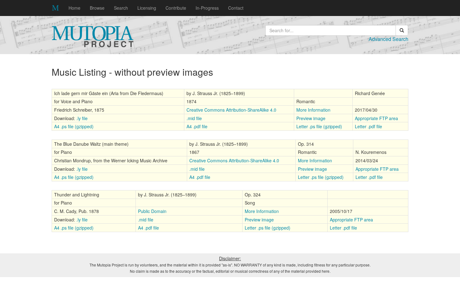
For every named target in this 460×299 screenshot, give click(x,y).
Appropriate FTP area (376, 118)
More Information (313, 110)
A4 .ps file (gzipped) (74, 126)
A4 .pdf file (197, 126)
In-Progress (207, 8)
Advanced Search (388, 39)
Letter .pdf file (368, 126)
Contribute (176, 8)
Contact (235, 8)
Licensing (146, 8)
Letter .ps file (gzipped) (319, 126)
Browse (97, 8)
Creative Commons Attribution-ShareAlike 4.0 (231, 110)
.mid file (194, 118)
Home (74, 8)
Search (121, 8)
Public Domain (152, 211)
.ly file (82, 118)
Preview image (310, 118)
